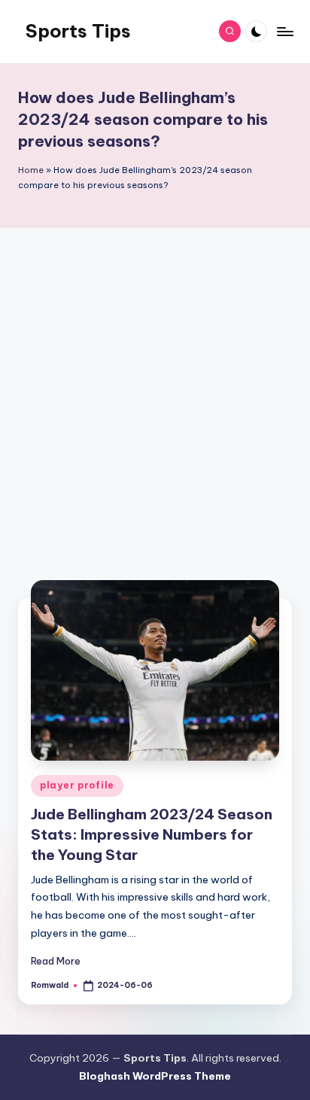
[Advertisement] (155, 404)
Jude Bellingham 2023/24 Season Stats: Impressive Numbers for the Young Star (151, 834)
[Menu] (284, 31)
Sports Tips (78, 31)
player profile (77, 785)
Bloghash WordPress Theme (155, 1076)
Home (31, 170)
